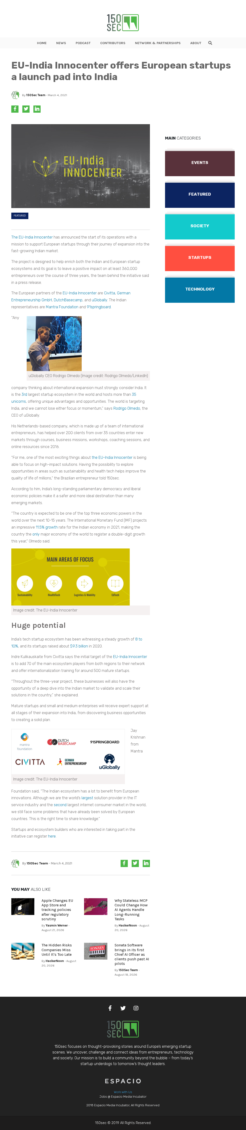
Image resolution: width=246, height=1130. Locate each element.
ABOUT (195, 43)
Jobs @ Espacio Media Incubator (123, 1096)
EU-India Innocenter (80, 293)
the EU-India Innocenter (112, 457)
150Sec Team (35, 95)
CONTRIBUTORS (112, 43)
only (36, 534)
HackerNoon (128, 925)
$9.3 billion (79, 646)
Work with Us (123, 1092)
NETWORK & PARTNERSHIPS (158, 43)
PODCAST (83, 43)
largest (87, 798)
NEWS (61, 43)
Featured (20, 215)
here (52, 836)
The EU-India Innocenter (32, 237)
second (60, 805)
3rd (24, 394)
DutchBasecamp (68, 300)
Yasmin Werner (57, 925)
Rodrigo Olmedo (126, 408)
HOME (42, 43)
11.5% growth (47, 527)
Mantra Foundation (62, 307)
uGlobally (99, 300)
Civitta (109, 293)
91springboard (99, 307)
